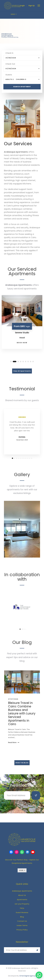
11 (31, 458)
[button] (39, 975)
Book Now (22, 343)
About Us (22, 895)
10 (29, 458)
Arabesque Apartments (22, 891)
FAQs (22, 908)
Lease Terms (22, 925)
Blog (22, 917)
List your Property (22, 904)
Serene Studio (22, 332)
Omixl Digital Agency (27, 976)
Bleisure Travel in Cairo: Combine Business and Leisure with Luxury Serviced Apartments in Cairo (21, 713)
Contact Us (22, 921)
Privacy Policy (22, 929)
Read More (12, 742)
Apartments (22, 899)
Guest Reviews (22, 912)
